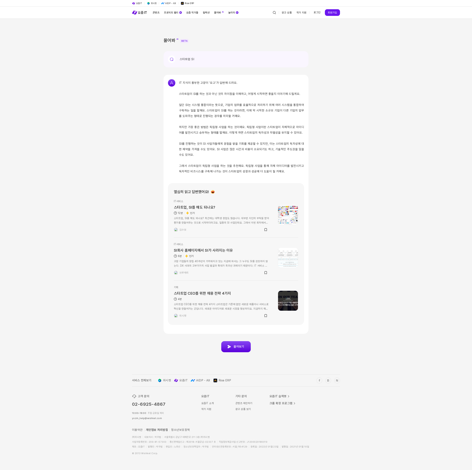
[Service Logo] (139, 12)
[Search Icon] (274, 12)
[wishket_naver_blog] (337, 380)
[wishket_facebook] (319, 380)
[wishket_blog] (328, 380)
